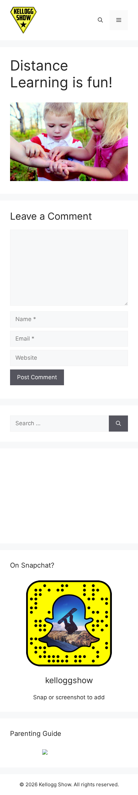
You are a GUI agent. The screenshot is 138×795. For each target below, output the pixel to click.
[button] (100, 20)
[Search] (118, 423)
